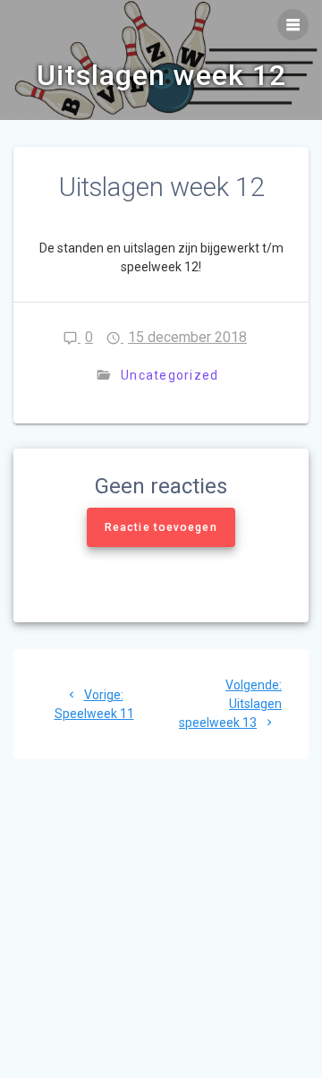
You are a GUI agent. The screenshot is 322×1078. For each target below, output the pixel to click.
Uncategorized (169, 375)
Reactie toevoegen (161, 527)
